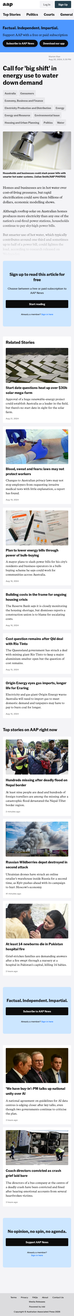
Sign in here (47, 314)
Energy (60, 108)
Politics (32, 14)
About (45, 1297)
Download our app (53, 43)
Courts (49, 14)
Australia (10, 93)
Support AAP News (37, 1242)
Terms (14, 1297)
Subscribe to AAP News (20, 43)
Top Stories (12, 14)
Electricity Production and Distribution (28, 108)
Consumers (27, 93)
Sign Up (63, 4)
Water (60, 122)
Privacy (24, 1297)
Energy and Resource (17, 115)
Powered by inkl (37, 1306)
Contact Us (58, 1297)
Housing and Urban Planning (22, 122)
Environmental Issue (47, 115)
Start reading (37, 304)
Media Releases (37, 1301)
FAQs (35, 1297)
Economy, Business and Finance (24, 100)
